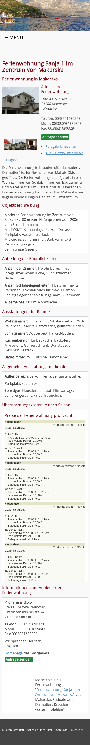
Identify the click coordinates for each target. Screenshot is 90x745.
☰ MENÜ (13, 37)
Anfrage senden (55, 136)
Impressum (61, 729)
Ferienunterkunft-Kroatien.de (21, 729)
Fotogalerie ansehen (61, 146)
